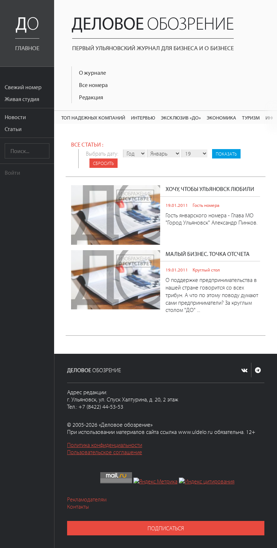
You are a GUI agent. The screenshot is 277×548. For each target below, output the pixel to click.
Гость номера (206, 205)
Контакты (78, 506)
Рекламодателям (86, 499)
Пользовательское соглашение (104, 452)
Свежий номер (23, 87)
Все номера (93, 84)
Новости (15, 117)
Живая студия (22, 99)
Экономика (221, 117)
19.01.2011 (177, 205)
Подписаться (166, 528)
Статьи (13, 128)
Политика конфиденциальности (104, 444)
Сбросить (103, 163)
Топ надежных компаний (93, 117)
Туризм (251, 117)
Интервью (143, 117)
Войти (12, 172)
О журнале (92, 72)
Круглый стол (206, 270)
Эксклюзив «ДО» (181, 117)
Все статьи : (87, 144)
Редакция (91, 97)
